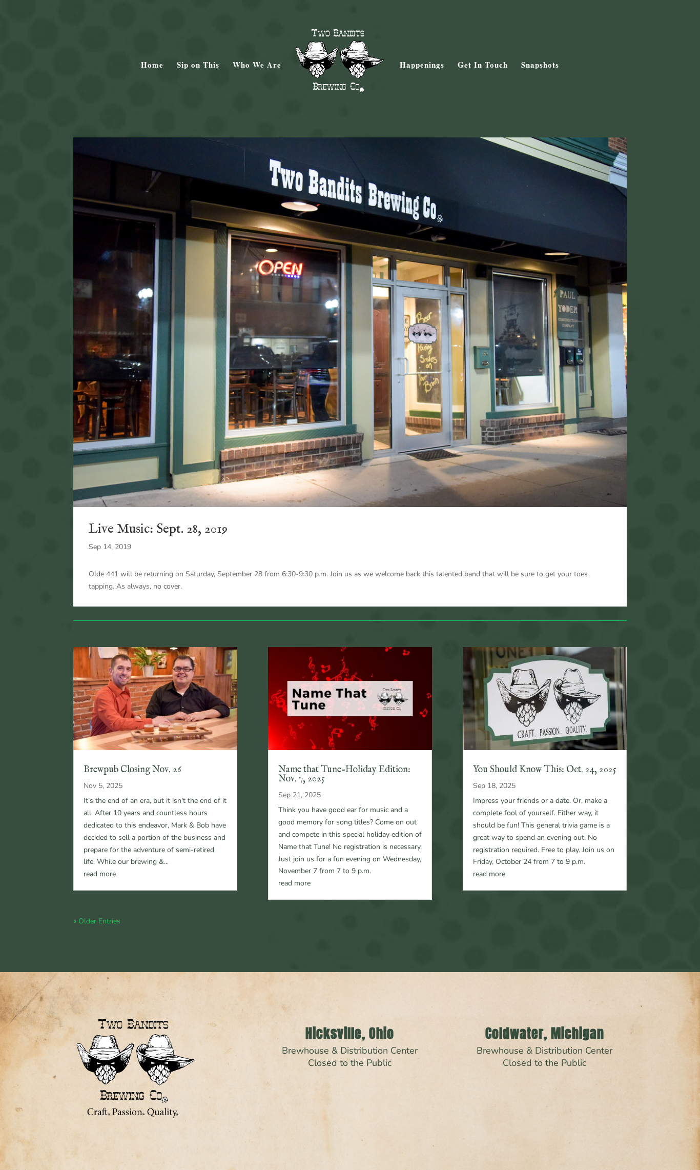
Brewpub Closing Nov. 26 (132, 770)
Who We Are (257, 65)
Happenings (422, 65)
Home (152, 65)
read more (100, 874)
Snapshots (540, 65)
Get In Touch (483, 65)
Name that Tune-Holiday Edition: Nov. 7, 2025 (344, 774)
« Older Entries (96, 921)
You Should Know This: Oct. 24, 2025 (544, 770)
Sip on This (198, 65)
